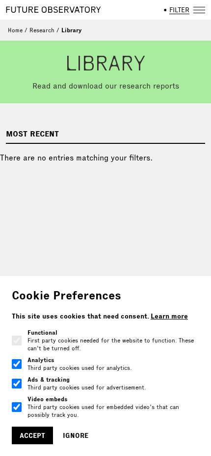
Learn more (169, 316)
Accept (32, 435)
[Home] (53, 9)
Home (15, 30)
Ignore (75, 435)
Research (41, 30)
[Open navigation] (199, 10)
